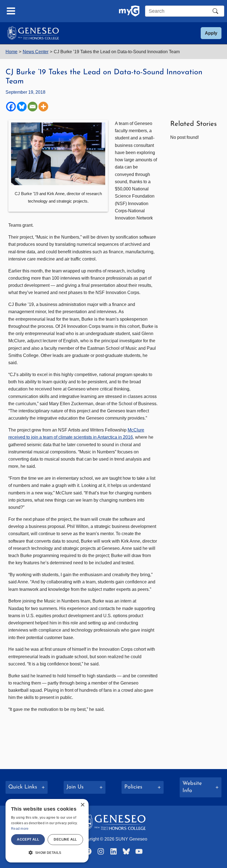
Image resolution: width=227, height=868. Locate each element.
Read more (20, 829)
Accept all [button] (28, 839)
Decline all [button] (65, 839)
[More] (43, 106)
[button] (211, 33)
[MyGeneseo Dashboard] (129, 11)
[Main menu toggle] (11, 11)
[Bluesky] (22, 106)
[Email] (32, 106)
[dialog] (47, 830)
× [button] (82, 805)
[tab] (27, 787)
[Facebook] (11, 106)
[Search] (215, 11)
